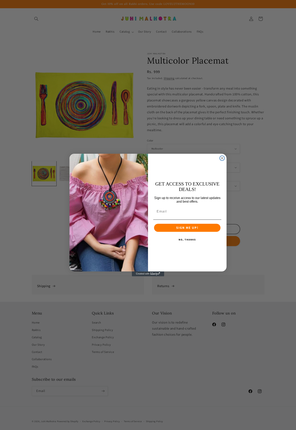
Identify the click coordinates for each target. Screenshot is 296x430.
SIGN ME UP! (187, 228)
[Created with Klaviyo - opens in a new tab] (148, 273)
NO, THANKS (187, 239)
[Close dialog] (222, 158)
